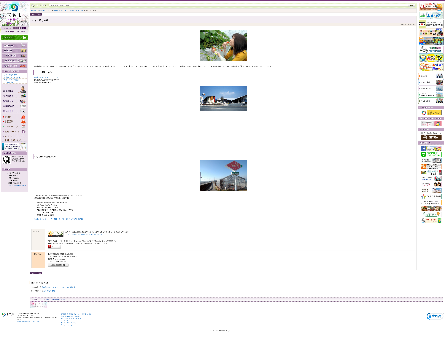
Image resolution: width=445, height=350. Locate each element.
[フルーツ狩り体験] (76, 10)
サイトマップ (65, 320)
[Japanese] (7, 32)
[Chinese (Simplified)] (18, 32)
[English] (13, 32)
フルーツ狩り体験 (10, 75)
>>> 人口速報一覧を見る (17, 185)
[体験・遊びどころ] (60, 10)
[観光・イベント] (45, 10)
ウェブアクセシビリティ (68, 323)
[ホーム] (34, 10)
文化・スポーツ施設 (11, 80)
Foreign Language (67, 325)
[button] (435, 317)
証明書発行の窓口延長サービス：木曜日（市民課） (77, 314)
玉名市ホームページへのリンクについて (73, 318)
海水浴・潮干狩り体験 (12, 77)
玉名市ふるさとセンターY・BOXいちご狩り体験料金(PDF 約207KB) (58, 219)
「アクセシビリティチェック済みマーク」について (86, 234)
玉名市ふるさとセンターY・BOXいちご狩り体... (59, 287)
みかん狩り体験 (49, 291)
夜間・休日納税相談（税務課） (70, 316)
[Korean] (22, 32)
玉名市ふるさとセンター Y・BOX (45, 77)
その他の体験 (9, 82)
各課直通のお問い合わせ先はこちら (28, 321)
